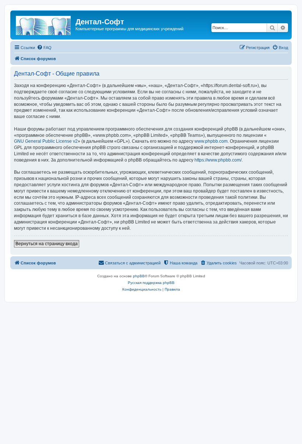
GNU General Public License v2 (46, 141)
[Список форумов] (44, 24)
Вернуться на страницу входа (46, 243)
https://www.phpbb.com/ (218, 160)
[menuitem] (44, 47)
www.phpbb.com (211, 141)
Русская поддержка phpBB (151, 283)
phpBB (139, 276)
